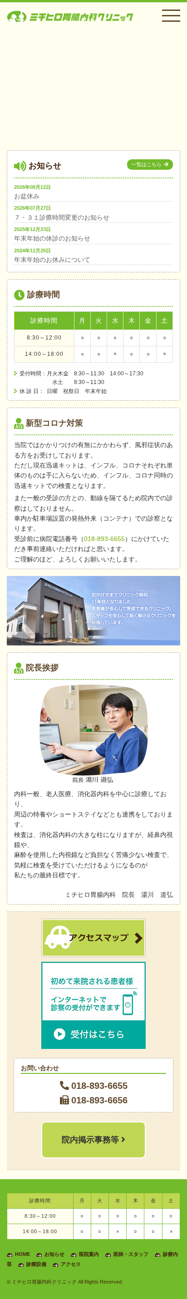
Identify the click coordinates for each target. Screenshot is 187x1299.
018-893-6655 (104, 538)
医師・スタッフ (130, 1254)
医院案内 (89, 1254)
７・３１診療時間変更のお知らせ (61, 217)
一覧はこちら (147, 164)
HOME (22, 1254)
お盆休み (26, 196)
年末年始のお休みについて (52, 259)
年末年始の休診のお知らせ (52, 238)
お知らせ (54, 1254)
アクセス (71, 1264)
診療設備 (36, 1264)
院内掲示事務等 (91, 1139)
